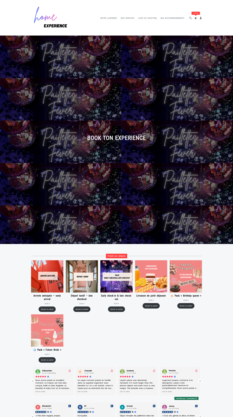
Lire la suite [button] (40, 392)
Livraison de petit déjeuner (151, 295)
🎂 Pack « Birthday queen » (185, 295)
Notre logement (108, 18)
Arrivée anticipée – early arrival (47, 297)
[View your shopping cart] (195, 18)
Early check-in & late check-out (116, 297)
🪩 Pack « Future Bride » (47, 349)
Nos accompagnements (172, 18)
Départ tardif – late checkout (82, 297)
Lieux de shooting (147, 18)
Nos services (127, 18)
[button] (200, 381)
